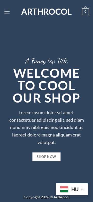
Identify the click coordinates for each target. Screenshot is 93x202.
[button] (7, 11)
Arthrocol (46, 12)
